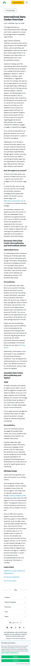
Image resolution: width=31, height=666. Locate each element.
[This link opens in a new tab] (7, 627)
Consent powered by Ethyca (22, 663)
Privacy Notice (5, 652)
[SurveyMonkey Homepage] (4, 2)
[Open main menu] (26, 2)
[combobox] (15, 623)
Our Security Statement (11, 577)
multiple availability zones (17, 496)
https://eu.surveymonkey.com (13, 201)
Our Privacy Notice (10, 581)
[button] (15, 597)
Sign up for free (17, 2)
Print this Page (10, 10)
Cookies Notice (14, 652)
